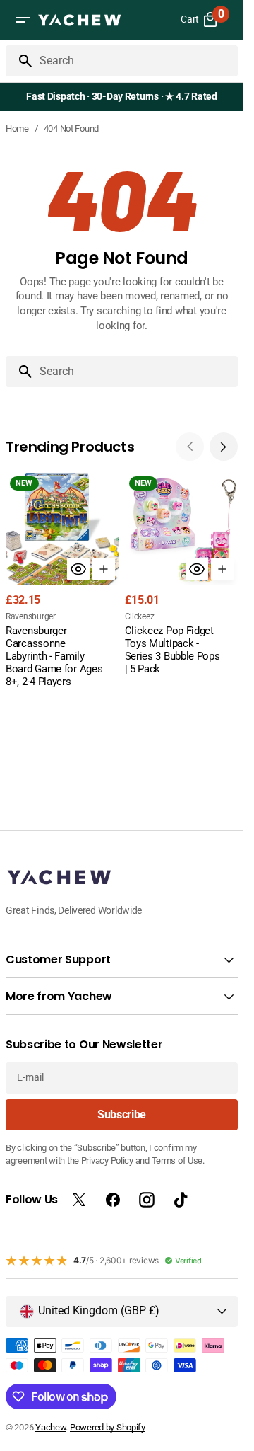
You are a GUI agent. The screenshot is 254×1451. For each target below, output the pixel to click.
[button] (22, 20)
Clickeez (140, 616)
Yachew (50, 1427)
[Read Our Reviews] (124, 97)
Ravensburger (31, 616)
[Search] (20, 60)
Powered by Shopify (107, 1427)
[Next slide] (224, 446)
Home (17, 128)
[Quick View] (78, 569)
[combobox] (136, 60)
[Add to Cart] (103, 569)
